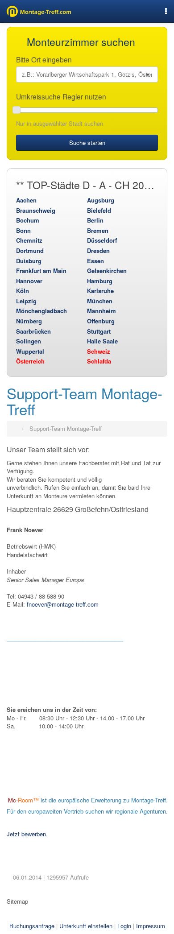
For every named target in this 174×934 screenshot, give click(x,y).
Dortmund (30, 250)
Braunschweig (35, 210)
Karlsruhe (100, 290)
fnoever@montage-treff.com (63, 604)
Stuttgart (99, 331)
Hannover (29, 281)
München (99, 301)
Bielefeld (99, 210)
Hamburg (99, 281)
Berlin (95, 220)
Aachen (26, 200)
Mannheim (101, 310)
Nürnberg (29, 321)
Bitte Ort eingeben (45, 59)
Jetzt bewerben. (27, 834)
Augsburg (100, 200)
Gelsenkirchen (107, 270)
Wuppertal (30, 351)
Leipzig (26, 301)
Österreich (30, 361)
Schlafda (99, 361)
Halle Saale (102, 341)
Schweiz (98, 351)
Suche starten (87, 142)
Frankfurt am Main (41, 270)
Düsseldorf (102, 240)
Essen (95, 260)
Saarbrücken (33, 331)
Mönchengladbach (41, 310)
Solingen (28, 341)
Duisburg (28, 260)
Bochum (27, 220)
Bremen (97, 230)
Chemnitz (29, 240)
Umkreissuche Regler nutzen (62, 96)
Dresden (98, 250)
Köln (22, 290)
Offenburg (101, 321)
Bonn (23, 230)
